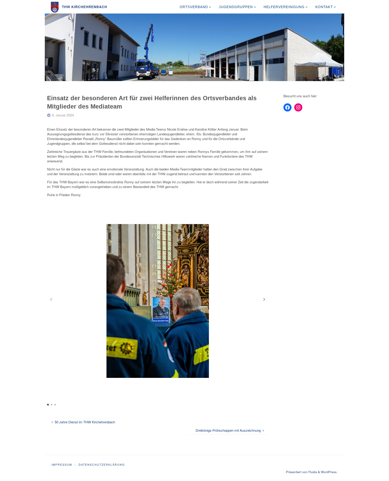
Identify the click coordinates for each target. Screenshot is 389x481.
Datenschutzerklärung (102, 464)
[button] (264, 299)
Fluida (312, 472)
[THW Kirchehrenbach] (55, 6)
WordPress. (329, 472)
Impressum (62, 464)
